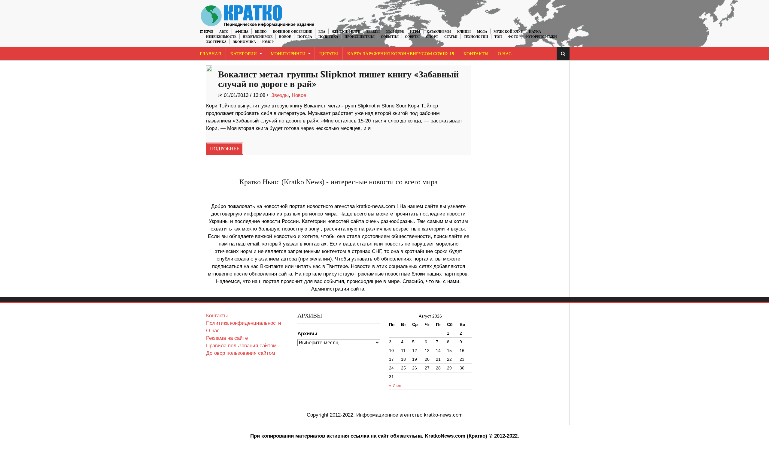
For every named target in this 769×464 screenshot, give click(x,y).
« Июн (395, 385)
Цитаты (328, 54)
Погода (304, 37)
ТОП (498, 37)
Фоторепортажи (541, 37)
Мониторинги (288, 54)
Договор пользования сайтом (240, 353)
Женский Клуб (346, 32)
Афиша (241, 32)
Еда (321, 32)
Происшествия (360, 37)
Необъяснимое (257, 37)
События (390, 37)
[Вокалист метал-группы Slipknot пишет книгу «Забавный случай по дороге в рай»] (209, 68)
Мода (482, 32)
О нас (213, 330)
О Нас (505, 54)
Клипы (464, 32)
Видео (261, 32)
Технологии (476, 37)
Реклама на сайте (227, 338)
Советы (412, 37)
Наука (535, 32)
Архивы (307, 333)
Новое (285, 37)
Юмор (268, 42)
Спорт (432, 37)
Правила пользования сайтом (241, 345)
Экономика (244, 42)
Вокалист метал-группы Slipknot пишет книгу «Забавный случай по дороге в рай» (338, 79)
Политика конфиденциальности (243, 323)
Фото (513, 37)
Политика (328, 37)
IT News (206, 32)
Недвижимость (221, 37)
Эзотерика (216, 42)
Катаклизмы (439, 32)
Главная (210, 54)
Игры (415, 32)
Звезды (373, 32)
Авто (224, 32)
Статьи (450, 37)
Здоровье (395, 32)
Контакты (476, 54)
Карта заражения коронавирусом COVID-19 (400, 54)
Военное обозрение (292, 32)
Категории (243, 54)
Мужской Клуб (508, 32)
